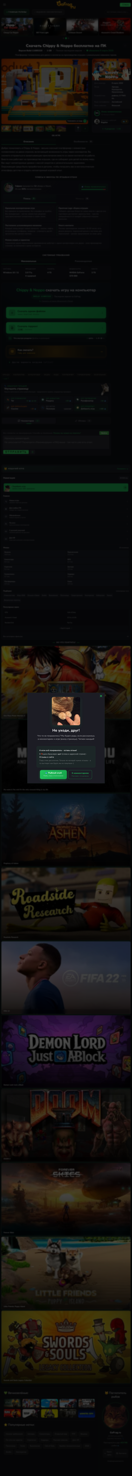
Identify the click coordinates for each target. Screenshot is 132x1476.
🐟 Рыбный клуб (53, 774)
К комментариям (80, 774)
